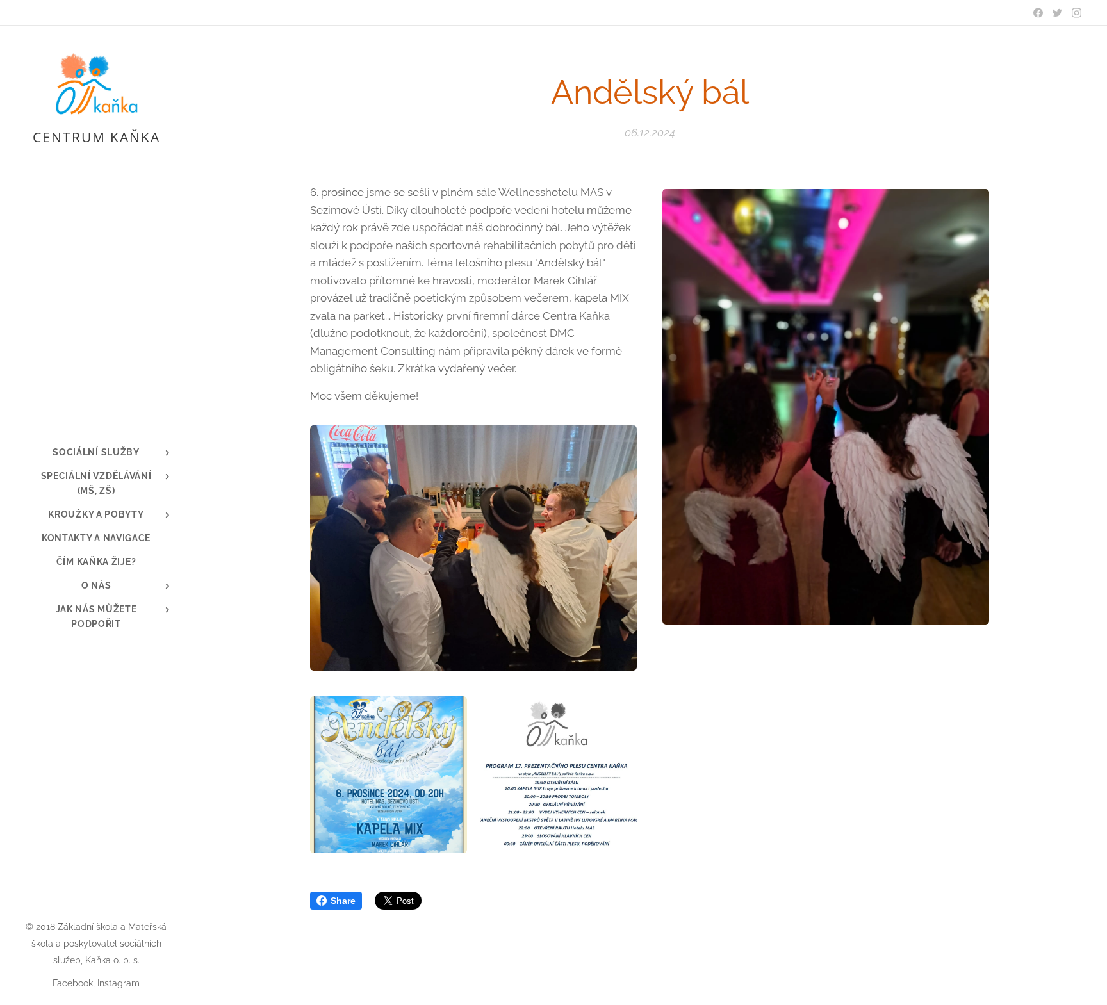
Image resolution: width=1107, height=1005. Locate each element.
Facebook (73, 983)
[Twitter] (1057, 13)
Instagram (118, 983)
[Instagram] (1077, 13)
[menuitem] (96, 452)
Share (343, 900)
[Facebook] (1038, 13)
